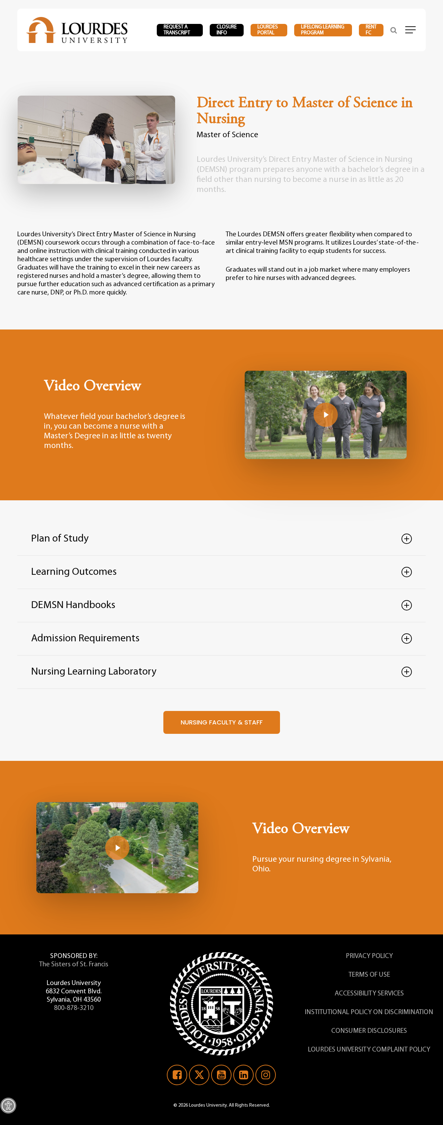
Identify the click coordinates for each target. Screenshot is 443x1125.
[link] (8, 1105)
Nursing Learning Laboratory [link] (93, 672)
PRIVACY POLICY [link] (369, 956)
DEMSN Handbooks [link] (73, 605)
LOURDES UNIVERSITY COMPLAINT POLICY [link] (369, 1049)
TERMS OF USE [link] (369, 975)
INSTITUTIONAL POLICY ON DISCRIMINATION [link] (369, 1012)
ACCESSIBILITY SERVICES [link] (369, 993)
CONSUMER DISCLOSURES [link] (369, 1031)
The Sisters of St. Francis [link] (73, 964)
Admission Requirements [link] (85, 638)
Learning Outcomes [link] (74, 572)
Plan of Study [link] (60, 539)
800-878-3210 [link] (73, 1008)
